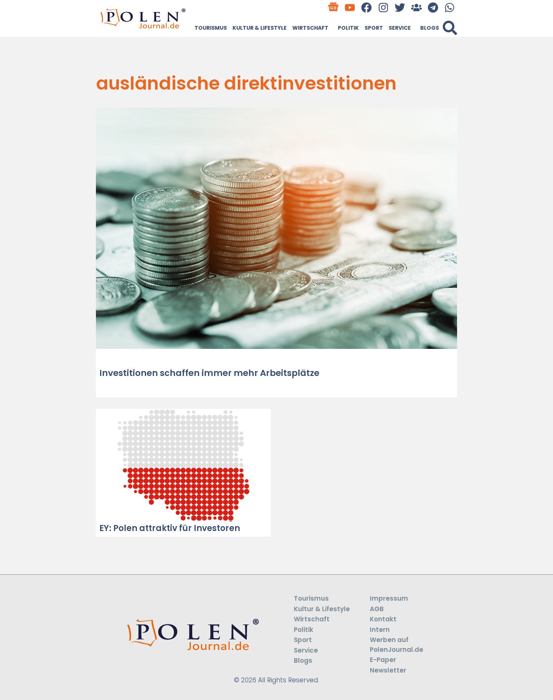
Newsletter (388, 670)
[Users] (416, 7)
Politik (348, 28)
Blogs (429, 28)
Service (400, 28)
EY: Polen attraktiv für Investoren (169, 528)
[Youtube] (350, 7)
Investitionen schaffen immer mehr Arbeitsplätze (209, 373)
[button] (450, 28)
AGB (377, 608)
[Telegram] (433, 7)
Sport (374, 28)
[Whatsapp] (449, 7)
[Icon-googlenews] (333, 7)
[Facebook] (366, 7)
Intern (380, 629)
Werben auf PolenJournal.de (396, 644)
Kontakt (383, 619)
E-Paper (383, 659)
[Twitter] (399, 7)
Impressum (389, 598)
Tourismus (210, 28)
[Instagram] (383, 7)
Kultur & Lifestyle (259, 28)
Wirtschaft (310, 28)
